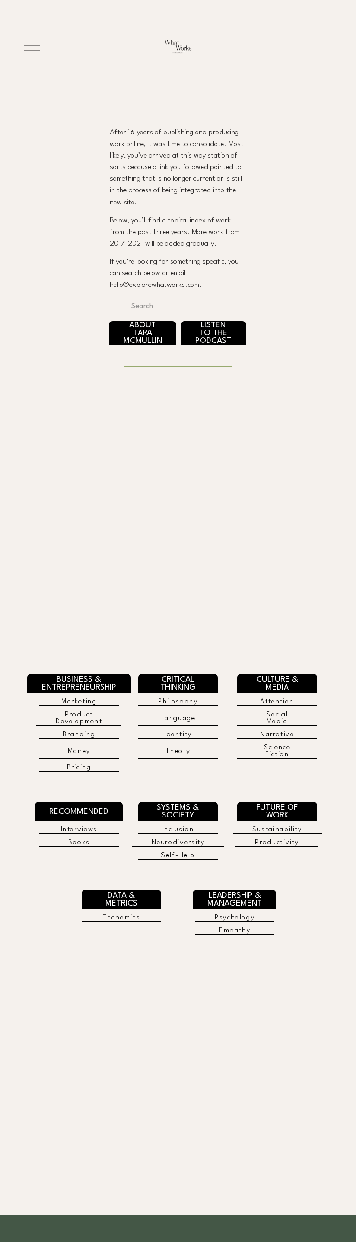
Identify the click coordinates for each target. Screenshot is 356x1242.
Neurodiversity (178, 842)
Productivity (277, 842)
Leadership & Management (234, 899)
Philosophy (177, 701)
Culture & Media (277, 683)
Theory (178, 751)
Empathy (234, 930)
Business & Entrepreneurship (79, 683)
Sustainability (277, 829)
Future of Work (277, 811)
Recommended (78, 812)
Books (79, 842)
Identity (178, 734)
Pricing (79, 767)
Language (177, 718)
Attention (277, 701)
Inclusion (178, 829)
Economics (121, 917)
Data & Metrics (121, 899)
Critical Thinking (178, 683)
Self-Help (178, 855)
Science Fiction (277, 751)
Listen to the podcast (213, 333)
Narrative (277, 734)
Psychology (234, 917)
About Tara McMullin (142, 333)
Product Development (79, 718)
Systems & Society (178, 811)
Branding (79, 734)
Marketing (79, 701)
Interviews (79, 829)
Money (79, 751)
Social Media (277, 718)
